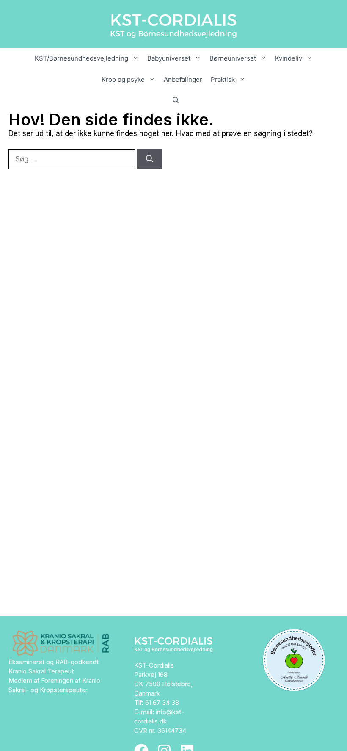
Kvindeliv (288, 58)
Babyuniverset (168, 58)
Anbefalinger (183, 79)
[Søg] (149, 159)
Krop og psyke (123, 79)
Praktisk (223, 79)
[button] (173, 100)
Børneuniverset (232, 58)
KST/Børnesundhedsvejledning (81, 58)
